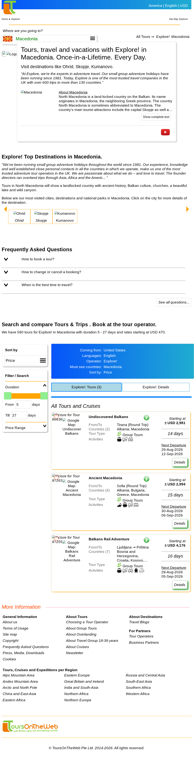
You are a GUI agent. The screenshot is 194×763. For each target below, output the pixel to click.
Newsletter (74, 653)
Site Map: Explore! (178, 19)
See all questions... (173, 302)
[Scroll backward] (5, 209)
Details (179, 462)
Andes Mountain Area (20, 681)
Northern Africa (76, 694)
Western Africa (137, 694)
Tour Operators (141, 636)
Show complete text (156, 117)
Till (7, 415)
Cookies (9, 659)
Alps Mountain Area (18, 675)
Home (5, 19)
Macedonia (180, 37)
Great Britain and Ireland (84, 681)
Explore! (15, 19)
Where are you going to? (23, 31)
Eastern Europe (77, 675)
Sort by (11, 350)
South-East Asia (139, 681)
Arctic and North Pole (20, 687)
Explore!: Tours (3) (86, 387)
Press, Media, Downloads (23, 653)
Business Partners (144, 642)
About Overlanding (81, 634)
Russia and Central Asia (145, 675)
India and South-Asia (81, 687)
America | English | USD (168, 5)
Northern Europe (77, 700)
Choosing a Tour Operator (87, 622)
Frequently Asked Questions (26, 647)
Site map (10, 634)
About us (10, 622)
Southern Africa (138, 687)
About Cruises (77, 647)
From (9, 404)
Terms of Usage (15, 628)
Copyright (10, 640)
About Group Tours (81, 628)
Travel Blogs (139, 622)
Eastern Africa (14, 700)
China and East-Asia (19, 694)
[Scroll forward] (187, 209)
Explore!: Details (156, 387)
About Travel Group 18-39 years (92, 640)
